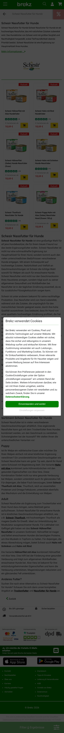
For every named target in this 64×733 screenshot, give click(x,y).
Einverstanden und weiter (32, 404)
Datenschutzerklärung (17, 396)
